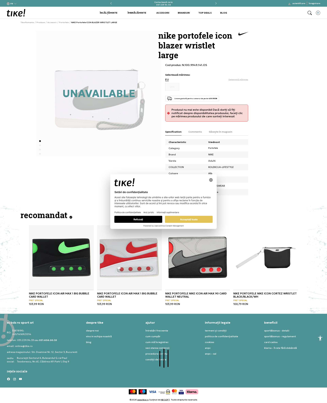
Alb (210, 173)
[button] (12, 3)
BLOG (223, 12)
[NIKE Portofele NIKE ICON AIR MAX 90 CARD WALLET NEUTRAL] (197, 257)
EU (167, 79)
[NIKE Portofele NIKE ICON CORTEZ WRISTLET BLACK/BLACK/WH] (265, 257)
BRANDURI (184, 12)
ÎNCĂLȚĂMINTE (108, 12)
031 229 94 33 (163, 4)
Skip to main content (20, 3)
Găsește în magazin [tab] (220, 131)
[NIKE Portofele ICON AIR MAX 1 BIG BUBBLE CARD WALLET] (61, 257)
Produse (40, 22)
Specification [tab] (173, 131)
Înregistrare (314, 3)
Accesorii (52, 22)
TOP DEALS (205, 12)
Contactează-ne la (163, 2)
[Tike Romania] (16, 12)
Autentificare (298, 3)
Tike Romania (27, 22)
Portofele (64, 22)
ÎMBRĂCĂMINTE (137, 12)
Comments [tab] (195, 131)
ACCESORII (162, 12)
